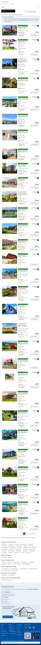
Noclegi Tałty (22, 552)
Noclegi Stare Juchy (19, 545)
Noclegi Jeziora (4, 557)
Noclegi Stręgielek (4, 549)
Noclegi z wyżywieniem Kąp (14, 568)
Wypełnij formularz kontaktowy (8, 594)
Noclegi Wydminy (33, 547)
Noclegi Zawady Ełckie (11, 550)
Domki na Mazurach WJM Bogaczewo (22, 226)
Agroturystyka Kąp (31, 562)
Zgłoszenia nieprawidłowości (12, 631)
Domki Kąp (3, 562)
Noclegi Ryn (16, 544)
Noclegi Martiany (31, 545)
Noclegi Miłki (25, 545)
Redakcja (18, 626)
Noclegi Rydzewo (4, 545)
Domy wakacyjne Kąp (16, 562)
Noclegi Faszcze (11, 549)
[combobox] (32, 11)
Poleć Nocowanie (4, 633)
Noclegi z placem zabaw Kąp (6, 570)
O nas (2, 629)
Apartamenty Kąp (9, 562)
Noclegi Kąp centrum (12, 575)
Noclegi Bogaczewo (32, 550)
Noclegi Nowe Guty (11, 545)
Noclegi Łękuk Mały (32, 549)
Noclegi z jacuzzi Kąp (15, 570)
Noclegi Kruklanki (30, 544)
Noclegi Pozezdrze (13, 547)
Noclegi (8, 3)
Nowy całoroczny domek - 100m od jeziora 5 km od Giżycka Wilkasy (22, 258)
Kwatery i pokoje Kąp (24, 562)
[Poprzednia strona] (21, 533)
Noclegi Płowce (25, 550)
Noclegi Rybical (20, 547)
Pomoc (2, 626)
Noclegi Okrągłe (4, 552)
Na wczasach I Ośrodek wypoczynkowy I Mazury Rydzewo (22, 308)
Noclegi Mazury (10, 557)
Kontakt (2, 624)
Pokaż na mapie (24, 28)
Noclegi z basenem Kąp (5, 568)
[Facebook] (26, 627)
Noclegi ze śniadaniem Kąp (24, 568)
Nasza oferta (3, 631)
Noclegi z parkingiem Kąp (33, 568)
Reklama (10, 624)
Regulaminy (19, 634)
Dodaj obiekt (19, 624)
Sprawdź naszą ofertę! (7, 616)
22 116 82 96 (5, 601)
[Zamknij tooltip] (14, 10)
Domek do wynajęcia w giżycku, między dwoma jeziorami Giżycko (23, 362)
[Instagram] (33, 627)
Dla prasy (18, 629)
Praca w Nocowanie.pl (11, 627)
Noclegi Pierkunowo (27, 547)
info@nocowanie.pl (6, 599)
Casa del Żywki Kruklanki (21, 289)
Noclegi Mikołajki (4, 544)
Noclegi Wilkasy (25, 549)
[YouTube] (29, 627)
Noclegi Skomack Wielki (5, 547)
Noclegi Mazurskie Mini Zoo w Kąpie (7, 580)
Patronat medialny (12, 633)
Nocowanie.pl (3, 3)
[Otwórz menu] (1, 1)
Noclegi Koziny (10, 552)
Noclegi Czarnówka (18, 549)
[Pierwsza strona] (19, 533)
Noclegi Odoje (16, 552)
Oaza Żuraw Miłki (22, 451)
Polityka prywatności (19, 631)
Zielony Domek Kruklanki (21, 520)
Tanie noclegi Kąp (4, 575)
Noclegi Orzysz (4, 550)
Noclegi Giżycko (11, 544)
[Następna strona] (39, 533)
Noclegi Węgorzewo (23, 544)
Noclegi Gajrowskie (28, 552)
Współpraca (3, 635)
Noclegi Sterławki (18, 550)
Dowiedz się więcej (19, 14)
